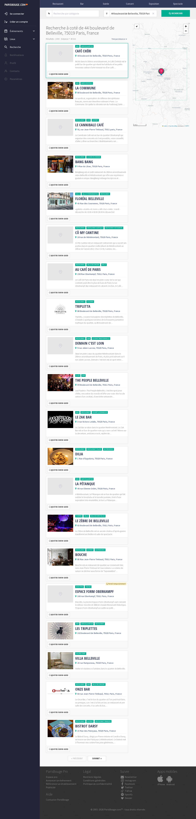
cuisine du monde (93, 157)
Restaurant (58, 3)
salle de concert (93, 265)
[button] (136, 26)
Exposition (154, 3)
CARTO (187, 126)
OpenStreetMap (173, 126)
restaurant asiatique (95, 228)
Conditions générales (94, 780)
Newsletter (130, 776)
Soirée (106, 3)
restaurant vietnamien (113, 228)
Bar (82, 3)
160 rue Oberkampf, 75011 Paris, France (95, 596)
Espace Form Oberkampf (94, 591)
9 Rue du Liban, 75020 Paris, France (93, 166)
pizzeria (90, 302)
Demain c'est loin (89, 343)
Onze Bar (82, 689)
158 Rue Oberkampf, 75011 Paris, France (96, 274)
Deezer (128, 797)
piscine (88, 587)
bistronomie (108, 449)
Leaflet (165, 126)
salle (78, 194)
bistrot (95, 120)
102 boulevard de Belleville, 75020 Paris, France (99, 633)
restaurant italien (94, 449)
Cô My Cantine (87, 233)
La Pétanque (85, 484)
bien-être (79, 587)
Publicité (50, 787)
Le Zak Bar (83, 417)
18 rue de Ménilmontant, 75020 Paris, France (97, 237)
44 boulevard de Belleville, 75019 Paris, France (98, 55)
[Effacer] (153, 13)
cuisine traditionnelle (100, 339)
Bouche (81, 555)
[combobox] (75, 13)
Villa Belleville (87, 658)
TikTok (128, 790)
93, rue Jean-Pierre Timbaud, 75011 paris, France (99, 129)
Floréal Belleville (89, 199)
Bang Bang (84, 162)
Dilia (79, 454)
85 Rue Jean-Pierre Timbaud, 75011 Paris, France (99, 559)
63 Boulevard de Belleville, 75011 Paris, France (98, 525)
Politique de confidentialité (97, 783)
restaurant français (103, 721)
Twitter (128, 787)
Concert (130, 3)
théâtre (79, 516)
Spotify (128, 794)
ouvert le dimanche (99, 412)
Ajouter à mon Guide (59, 74)
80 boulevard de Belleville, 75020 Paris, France (98, 92)
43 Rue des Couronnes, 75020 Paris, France (97, 203)
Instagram (130, 780)
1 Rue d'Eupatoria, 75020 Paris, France (95, 458)
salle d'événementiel (90, 194)
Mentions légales (92, 776)
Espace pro (51, 776)
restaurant (80, 120)
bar (77, 46)
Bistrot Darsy (86, 726)
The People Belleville (92, 380)
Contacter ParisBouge (57, 799)
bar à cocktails (86, 83)
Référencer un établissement (61, 783)
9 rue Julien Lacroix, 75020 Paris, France (95, 348)
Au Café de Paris (88, 269)
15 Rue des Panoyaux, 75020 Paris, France (96, 730)
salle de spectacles (98, 516)
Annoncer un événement (59, 780)
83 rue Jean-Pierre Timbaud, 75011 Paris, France (99, 693)
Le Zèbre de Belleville (92, 521)
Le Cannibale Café (89, 125)
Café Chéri (83, 51)
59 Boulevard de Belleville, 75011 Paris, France (98, 384)
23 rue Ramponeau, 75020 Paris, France (95, 663)
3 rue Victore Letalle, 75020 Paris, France (96, 421)
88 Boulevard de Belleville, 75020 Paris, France (98, 311)
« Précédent (77, 758)
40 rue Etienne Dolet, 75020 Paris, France (96, 488)
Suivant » (97, 758)
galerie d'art (80, 653)
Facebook (129, 783)
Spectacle (178, 3)
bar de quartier (87, 46)
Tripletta (82, 306)
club (77, 375)
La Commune (85, 88)
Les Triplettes (86, 628)
